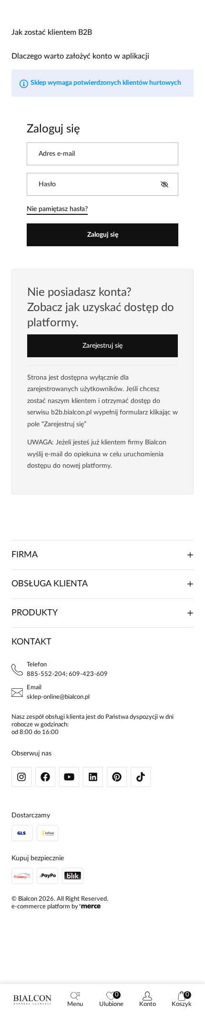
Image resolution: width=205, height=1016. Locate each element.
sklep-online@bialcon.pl (58, 697)
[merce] (90, 907)
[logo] (32, 999)
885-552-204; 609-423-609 (67, 674)
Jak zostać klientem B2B (51, 32)
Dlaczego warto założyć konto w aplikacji (80, 56)
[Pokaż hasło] (164, 184)
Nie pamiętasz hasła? (57, 209)
